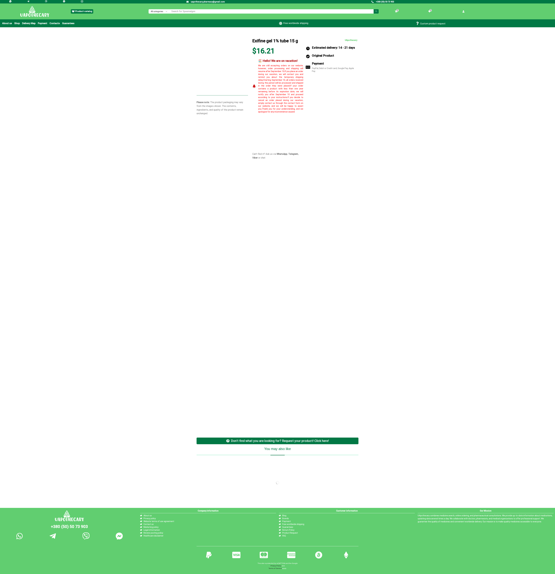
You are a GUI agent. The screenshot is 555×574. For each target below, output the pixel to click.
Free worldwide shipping (295, 23)
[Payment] (308, 67)
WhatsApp (282, 154)
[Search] (376, 11)
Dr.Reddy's (264, 147)
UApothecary (351, 40)
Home (205, 34)
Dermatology (217, 34)
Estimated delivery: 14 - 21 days (333, 47)
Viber (255, 157)
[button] (82, 11)
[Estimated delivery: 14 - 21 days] (308, 48)
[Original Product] (308, 56)
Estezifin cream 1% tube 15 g (276, 245)
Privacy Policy (276, 314)
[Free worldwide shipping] (280, 23)
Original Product (323, 55)
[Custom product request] (417, 23)
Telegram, (293, 154)
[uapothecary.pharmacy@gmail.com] (187, 2)
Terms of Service (275, 316)
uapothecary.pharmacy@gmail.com (208, 2)
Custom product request (432, 23)
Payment (318, 63)
